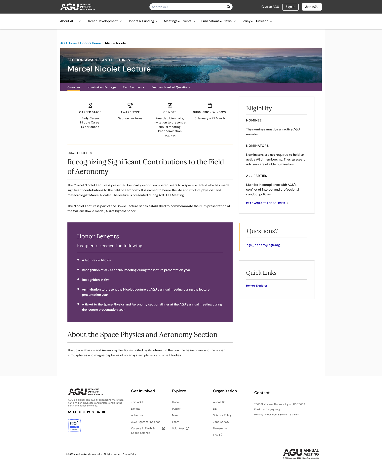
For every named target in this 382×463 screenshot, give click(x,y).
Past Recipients (133, 87)
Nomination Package (102, 87)
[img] (228, 6)
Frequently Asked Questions (170, 87)
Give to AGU (270, 7)
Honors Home (90, 43)
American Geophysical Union (88, 454)
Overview (73, 87)
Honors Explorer (256, 285)
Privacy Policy (129, 454)
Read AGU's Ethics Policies (266, 203)
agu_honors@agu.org (263, 245)
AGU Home (68, 43)
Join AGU (312, 7)
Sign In (290, 7)
